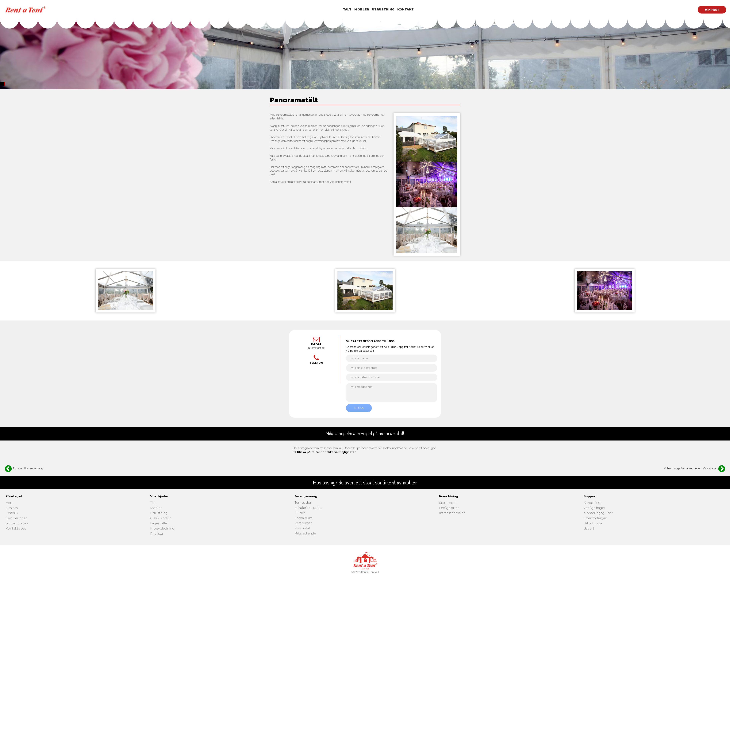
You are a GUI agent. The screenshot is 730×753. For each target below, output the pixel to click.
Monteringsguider (598, 513)
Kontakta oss (16, 528)
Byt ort (589, 528)
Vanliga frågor (594, 508)
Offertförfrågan (595, 518)
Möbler (156, 508)
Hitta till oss (593, 523)
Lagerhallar (159, 523)
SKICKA (358, 407)
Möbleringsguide (309, 508)
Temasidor (303, 502)
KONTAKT (405, 9)
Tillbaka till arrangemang (28, 468)
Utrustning (159, 513)
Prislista (156, 533)
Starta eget (448, 503)
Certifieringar (16, 518)
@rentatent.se (316, 348)
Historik (12, 513)
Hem (9, 503)
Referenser (303, 523)
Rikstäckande (305, 533)
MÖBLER (361, 9)
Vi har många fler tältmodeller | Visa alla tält (690, 468)
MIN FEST (712, 9)
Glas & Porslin (160, 518)
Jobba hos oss (17, 523)
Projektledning (162, 528)
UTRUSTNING (383, 9)
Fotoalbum (304, 518)
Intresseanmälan (452, 513)
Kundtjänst (592, 503)
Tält (153, 503)
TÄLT (347, 9)
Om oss (12, 508)
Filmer (300, 513)
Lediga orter (449, 508)
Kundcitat (302, 528)
